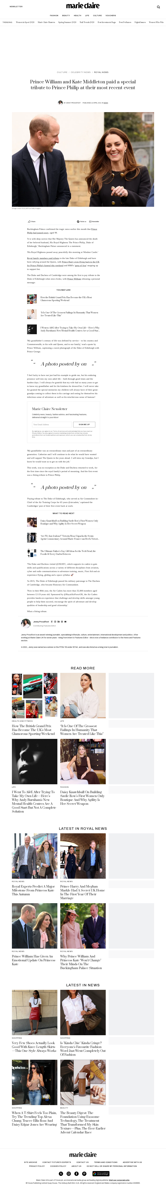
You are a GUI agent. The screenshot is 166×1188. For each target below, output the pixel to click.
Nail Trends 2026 (87, 22)
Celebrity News (81, 72)
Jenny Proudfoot (73, 103)
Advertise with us (132, 1162)
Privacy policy (37, 1166)
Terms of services (59, 431)
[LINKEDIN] (58, 621)
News (106, 103)
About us (76, 1166)
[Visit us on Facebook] (76, 1174)
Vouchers (111, 16)
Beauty (66, 16)
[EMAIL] (65, 621)
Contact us (82, 1162)
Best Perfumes (125, 22)
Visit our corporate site (119, 1180)
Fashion (54, 16)
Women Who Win (156, 22)
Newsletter (95, 221)
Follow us (83, 221)
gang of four (80, 265)
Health (77, 16)
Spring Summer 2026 (67, 22)
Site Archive (30, 1162)
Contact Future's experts (56, 1162)
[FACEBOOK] (51, 621)
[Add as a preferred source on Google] (116, 1173)
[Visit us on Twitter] (61, 1174)
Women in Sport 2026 (25, 22)
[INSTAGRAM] (55, 621)
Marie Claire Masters (46, 22)
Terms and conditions (106, 1162)
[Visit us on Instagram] (69, 1174)
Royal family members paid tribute (43, 258)
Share (33, 221)
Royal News (101, 72)
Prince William (74, 279)
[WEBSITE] (62, 621)
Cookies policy (58, 1166)
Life (87, 16)
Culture (97, 16)
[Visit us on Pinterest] (84, 1174)
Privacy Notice (37, 433)
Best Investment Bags (107, 22)
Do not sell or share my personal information (112, 1166)
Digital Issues (140, 22)
